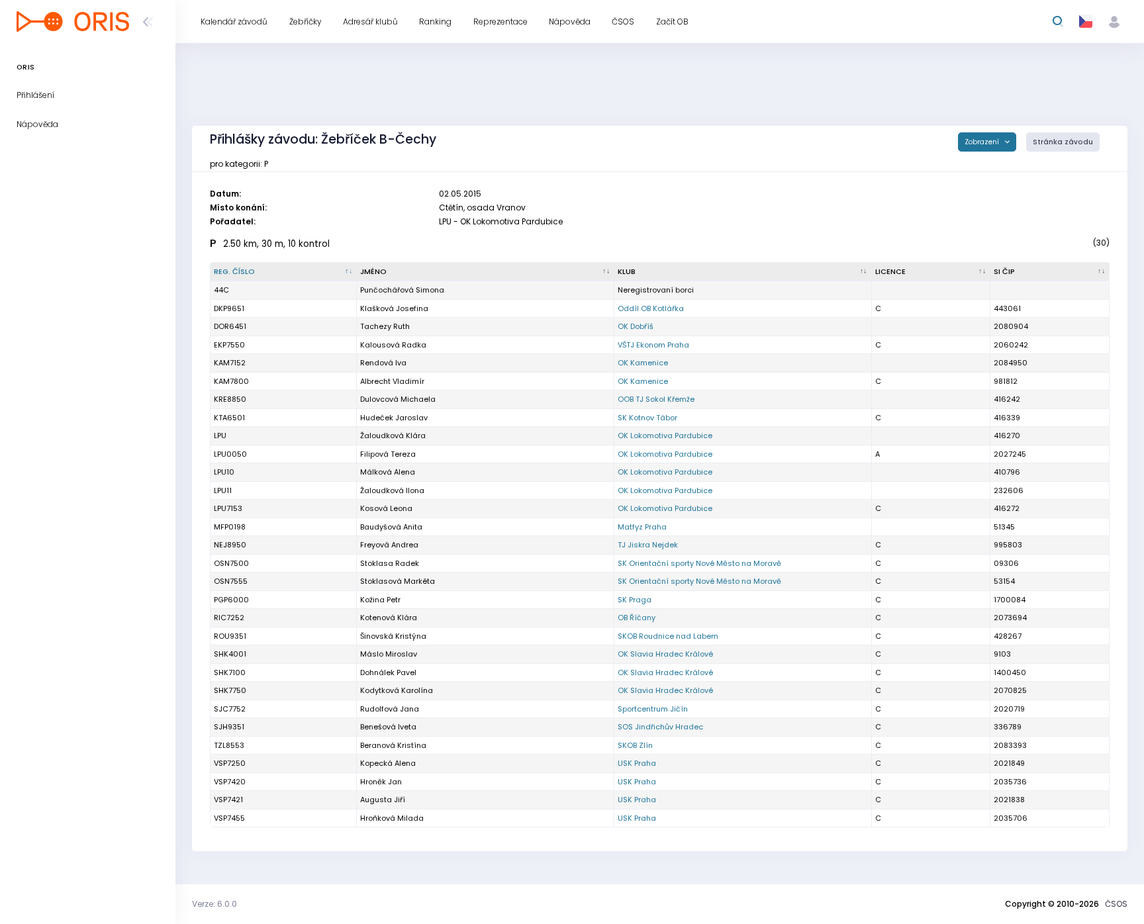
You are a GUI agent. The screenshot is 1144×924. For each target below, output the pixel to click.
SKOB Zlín (635, 745)
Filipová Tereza (388, 454)
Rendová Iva (383, 362)
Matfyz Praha (642, 527)
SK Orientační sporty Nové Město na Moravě (699, 563)
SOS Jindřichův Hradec (660, 726)
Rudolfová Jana (389, 709)
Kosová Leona (386, 508)
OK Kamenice (643, 362)
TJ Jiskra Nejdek (648, 544)
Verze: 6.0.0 (214, 903)
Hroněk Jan (381, 781)
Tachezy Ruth (385, 326)
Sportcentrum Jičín (653, 709)
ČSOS (1116, 903)
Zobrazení (983, 142)
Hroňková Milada (392, 818)
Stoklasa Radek (389, 563)
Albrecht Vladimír (392, 381)
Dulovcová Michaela (398, 399)
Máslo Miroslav (388, 654)
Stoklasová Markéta (397, 581)
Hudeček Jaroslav (394, 417)
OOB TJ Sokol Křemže (656, 399)
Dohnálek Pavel (388, 672)
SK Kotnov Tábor (647, 417)
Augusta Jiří (382, 799)
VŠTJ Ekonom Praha (653, 345)
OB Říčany (636, 617)
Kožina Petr (380, 599)
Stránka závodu (1063, 142)
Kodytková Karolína (396, 690)
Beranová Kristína (393, 745)
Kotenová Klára (388, 617)
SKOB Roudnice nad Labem (668, 636)
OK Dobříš (635, 326)
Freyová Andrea (389, 544)
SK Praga (634, 599)
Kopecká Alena (388, 763)
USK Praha (637, 763)
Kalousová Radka (393, 345)
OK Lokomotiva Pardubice (665, 435)
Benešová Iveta (388, 726)
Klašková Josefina (394, 308)
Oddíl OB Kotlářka (651, 308)
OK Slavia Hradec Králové (665, 654)
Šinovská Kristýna (393, 636)
